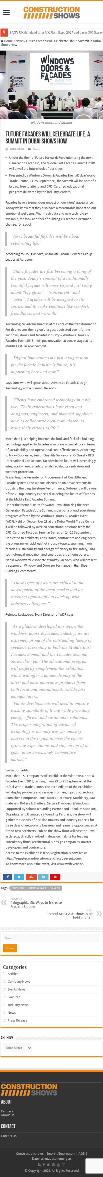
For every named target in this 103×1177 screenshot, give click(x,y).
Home (8, 41)
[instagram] (64, 1165)
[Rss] (39, 1165)
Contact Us (8, 1136)
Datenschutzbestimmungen (51, 1158)
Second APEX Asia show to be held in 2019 (69, 914)
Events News (17, 989)
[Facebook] (43, 1165)
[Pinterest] (54, 1165)
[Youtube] (58, 1165)
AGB (81, 1153)
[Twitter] (48, 1165)
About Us (7, 1115)
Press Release (17, 1020)
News (20, 41)
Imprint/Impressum (61, 1153)
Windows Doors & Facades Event (36, 888)
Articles (13, 974)
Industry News (18, 1005)
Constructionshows (30, 1153)
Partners (7, 1111)
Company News (19, 981)
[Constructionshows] (52, 12)
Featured (14, 997)
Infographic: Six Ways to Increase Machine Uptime (36, 903)
